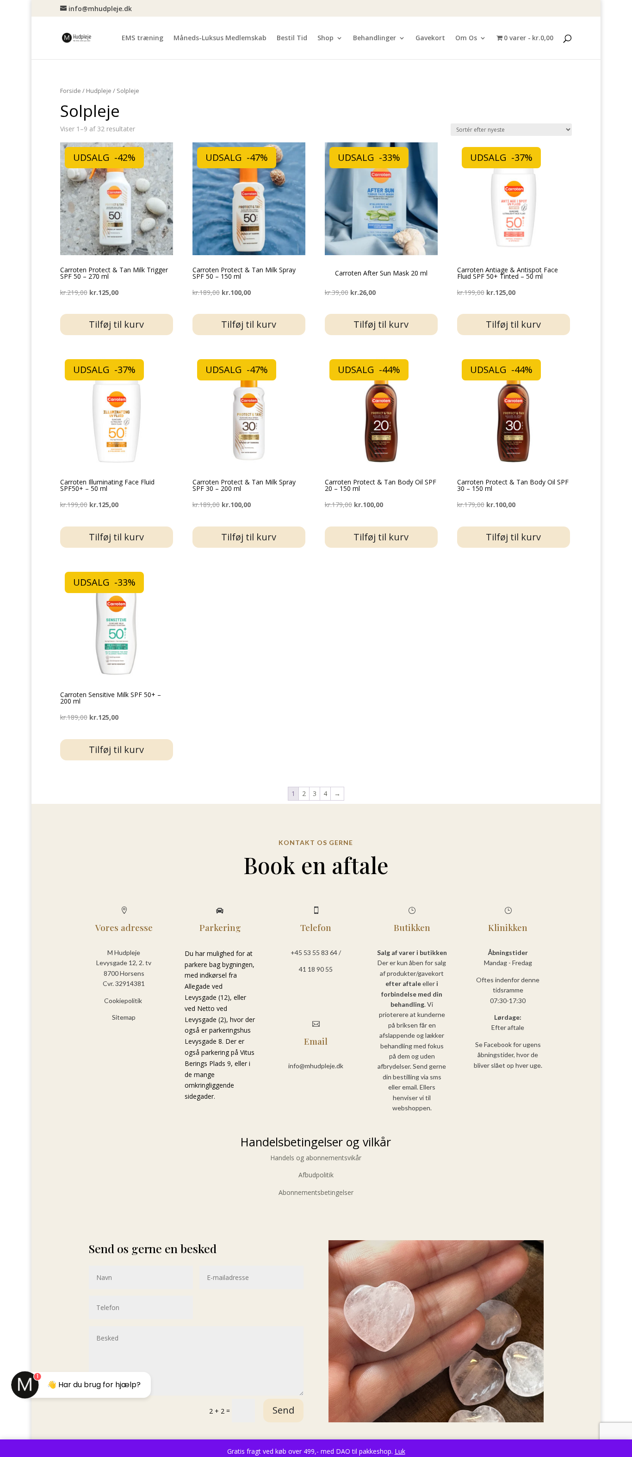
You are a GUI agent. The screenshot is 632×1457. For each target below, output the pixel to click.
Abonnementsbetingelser (316, 1192)
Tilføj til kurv (116, 324)
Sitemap (124, 1017)
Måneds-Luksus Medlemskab (219, 38)
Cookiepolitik (123, 1000)
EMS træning (142, 38)
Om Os (466, 38)
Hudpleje (99, 90)
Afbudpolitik (316, 1174)
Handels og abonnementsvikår (315, 1157)
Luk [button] (400, 1451)
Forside (70, 90)
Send (283, 1410)
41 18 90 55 (316, 969)
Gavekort (430, 38)
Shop (325, 38)
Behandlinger (374, 38)
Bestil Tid (292, 38)
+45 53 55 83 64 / (316, 952)
